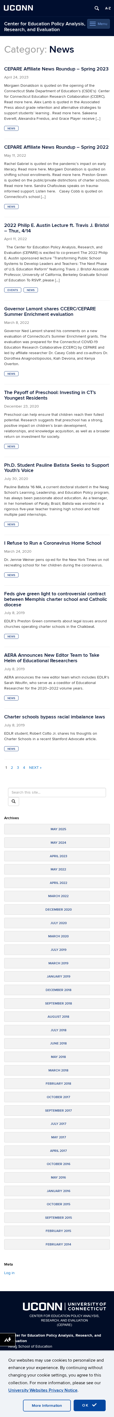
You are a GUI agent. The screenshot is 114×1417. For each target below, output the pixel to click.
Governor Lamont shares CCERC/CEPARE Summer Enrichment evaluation (50, 311)
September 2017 (58, 1111)
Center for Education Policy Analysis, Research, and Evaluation (44, 26)
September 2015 (58, 1218)
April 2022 (58, 883)
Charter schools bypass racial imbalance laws (54, 717)
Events (12, 290)
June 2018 (58, 1043)
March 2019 (58, 963)
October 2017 (58, 1097)
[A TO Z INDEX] (107, 8)
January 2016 (58, 1191)
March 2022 (58, 896)
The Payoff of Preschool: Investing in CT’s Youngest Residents (50, 395)
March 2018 (58, 1070)
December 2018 (58, 990)
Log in (9, 1273)
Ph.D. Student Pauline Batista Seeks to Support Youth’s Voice (56, 468)
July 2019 (58, 950)
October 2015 (58, 1204)
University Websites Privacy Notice (42, 1390)
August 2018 (58, 1017)
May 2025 (58, 829)
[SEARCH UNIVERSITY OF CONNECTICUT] (96, 8)
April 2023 (58, 856)
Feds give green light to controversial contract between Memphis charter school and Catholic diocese (55, 599)
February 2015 (58, 1231)
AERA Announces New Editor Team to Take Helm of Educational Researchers (51, 658)
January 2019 (58, 976)
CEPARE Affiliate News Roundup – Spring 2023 (56, 69)
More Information (47, 1405)
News (11, 128)
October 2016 (58, 1164)
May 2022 (58, 869)
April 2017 (58, 1151)
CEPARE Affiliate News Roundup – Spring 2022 (56, 147)
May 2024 (58, 843)
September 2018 (58, 1003)
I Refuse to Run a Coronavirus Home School (52, 543)
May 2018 (58, 1057)
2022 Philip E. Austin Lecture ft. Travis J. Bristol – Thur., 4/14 (56, 228)
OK (86, 1405)
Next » (35, 767)
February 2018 (58, 1084)
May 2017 (58, 1137)
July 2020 (58, 923)
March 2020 (58, 936)
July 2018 (58, 1030)
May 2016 (58, 1178)
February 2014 (58, 1244)
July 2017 (58, 1124)
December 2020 (58, 910)
